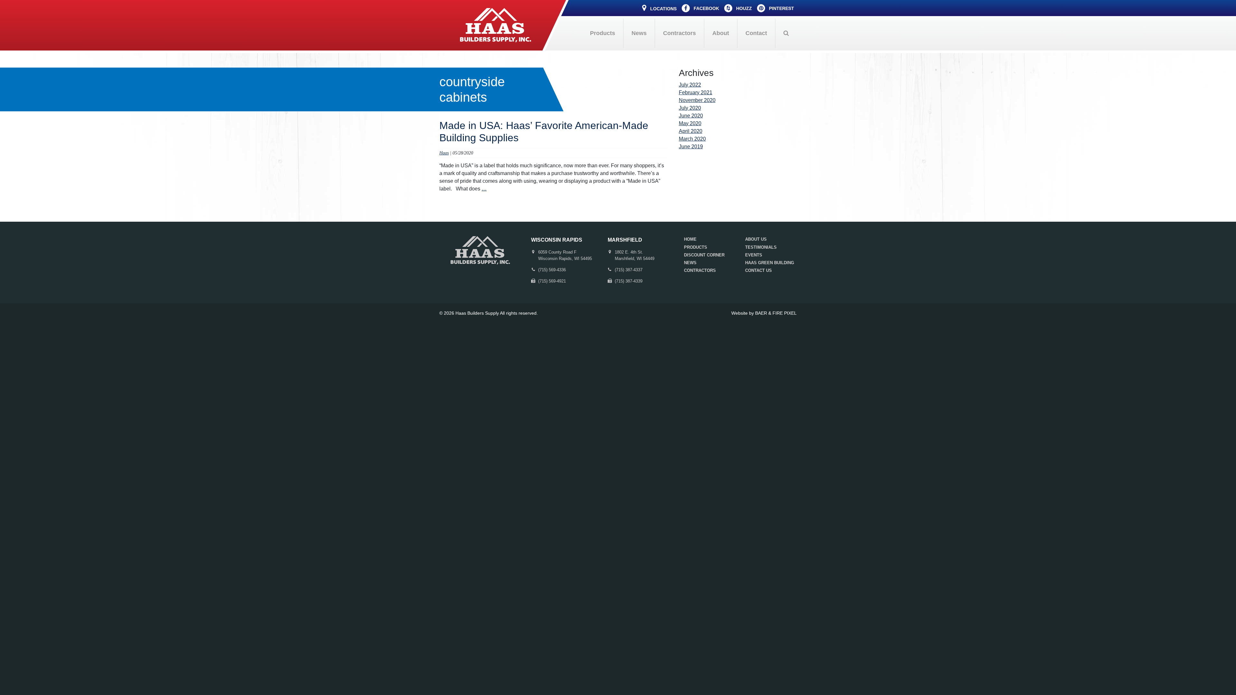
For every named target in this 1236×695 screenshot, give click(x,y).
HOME (690, 239)
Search (786, 33)
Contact (756, 33)
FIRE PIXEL (784, 313)
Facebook (705, 8)
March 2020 (692, 139)
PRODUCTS (695, 247)
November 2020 (697, 100)
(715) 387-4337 (628, 269)
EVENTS (753, 255)
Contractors (679, 33)
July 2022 (690, 85)
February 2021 (695, 92)
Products (602, 33)
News (639, 33)
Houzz (743, 8)
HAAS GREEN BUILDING (769, 262)
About (720, 33)
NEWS (690, 262)
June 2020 (691, 115)
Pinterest (781, 8)
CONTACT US (758, 270)
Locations (663, 8)
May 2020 (690, 123)
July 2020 (690, 108)
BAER (761, 313)
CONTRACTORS (700, 270)
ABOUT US (756, 239)
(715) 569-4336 (552, 269)
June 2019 (691, 146)
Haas (444, 152)
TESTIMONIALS (761, 247)
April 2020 (690, 131)
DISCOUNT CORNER (704, 255)
